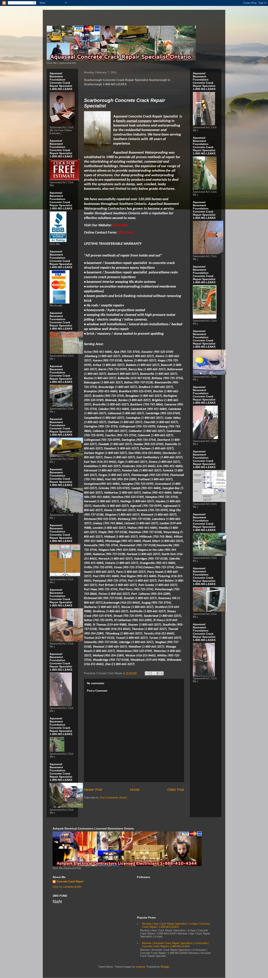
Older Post (175, 790)
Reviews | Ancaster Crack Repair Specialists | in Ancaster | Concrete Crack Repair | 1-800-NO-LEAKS (175, 945)
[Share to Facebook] (158, 673)
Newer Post (93, 790)
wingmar (140, 966)
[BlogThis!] (150, 673)
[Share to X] (154, 673)
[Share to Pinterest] (162, 673)
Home (134, 790)
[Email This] (147, 673)
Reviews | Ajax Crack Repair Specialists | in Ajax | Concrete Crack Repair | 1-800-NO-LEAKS (176, 925)
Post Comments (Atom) (113, 797)
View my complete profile (67, 886)
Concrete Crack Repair (70, 881)
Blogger (165, 966)
